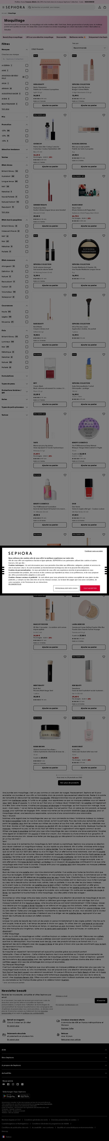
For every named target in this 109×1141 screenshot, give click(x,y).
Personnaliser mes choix (66, 588)
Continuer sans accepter (94, 551)
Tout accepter (90, 588)
